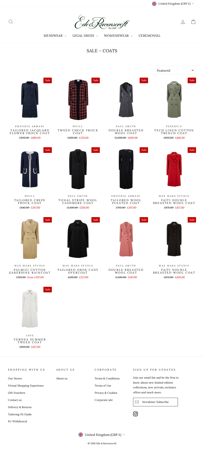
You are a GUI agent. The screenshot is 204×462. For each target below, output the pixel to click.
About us (61, 378)
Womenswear (117, 36)
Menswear (54, 36)
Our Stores (15, 378)
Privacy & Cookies (106, 393)
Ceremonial (149, 36)
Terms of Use (103, 385)
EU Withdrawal (17, 421)
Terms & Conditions (107, 378)
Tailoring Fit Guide (20, 414)
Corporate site (104, 400)
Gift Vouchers (16, 393)
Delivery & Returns (19, 407)
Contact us (15, 400)
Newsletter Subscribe (155, 402)
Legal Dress (84, 36)
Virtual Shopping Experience (26, 385)
